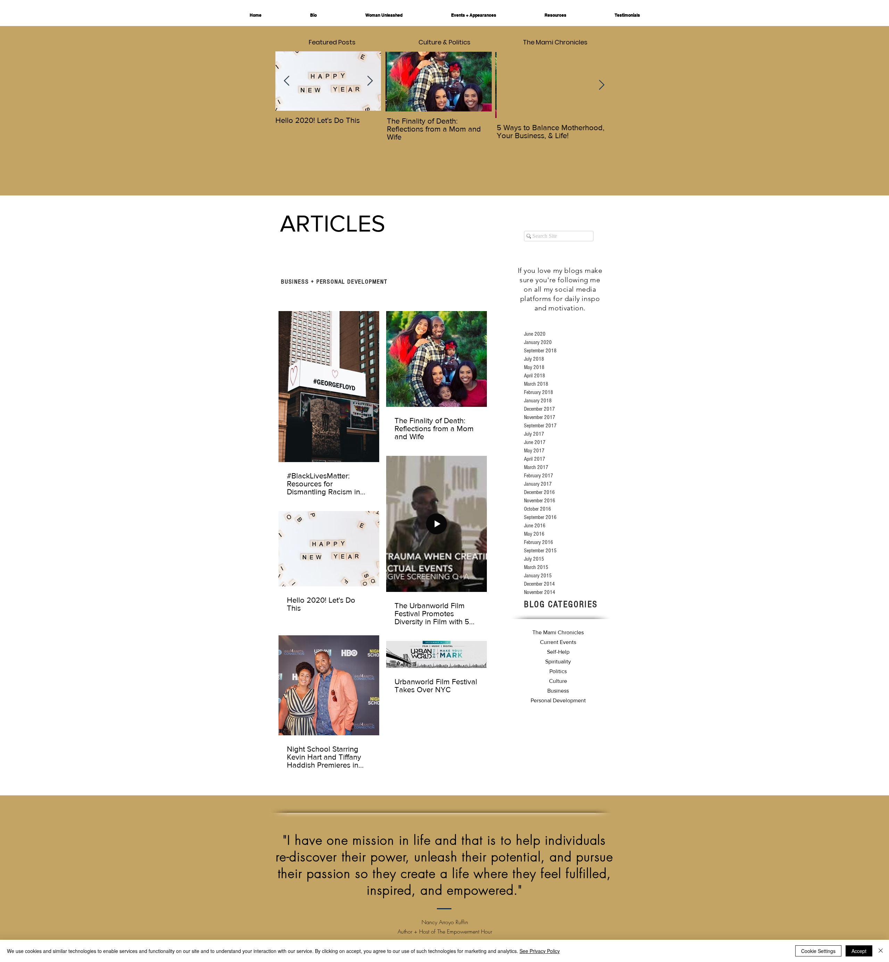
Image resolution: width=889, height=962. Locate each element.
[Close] (880, 950)
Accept (858, 950)
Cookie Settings (818, 950)
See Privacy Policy (540, 950)
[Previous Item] (286, 81)
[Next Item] (370, 81)
